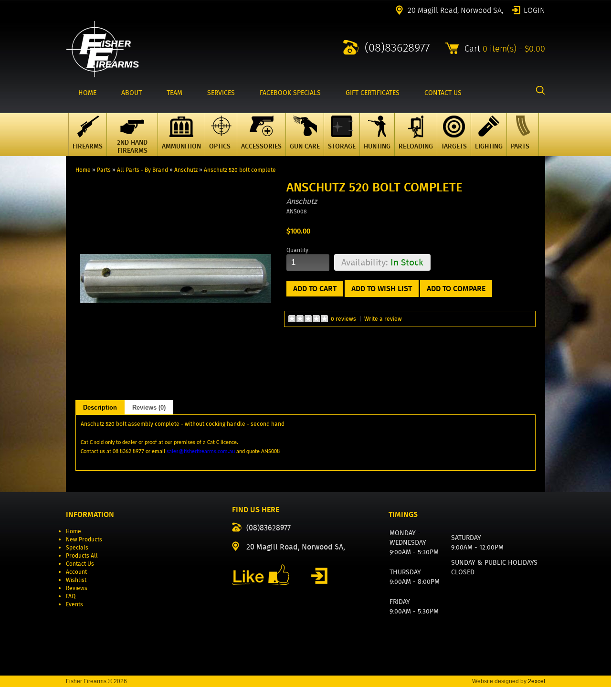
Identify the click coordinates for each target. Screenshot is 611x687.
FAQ (70, 596)
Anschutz (186, 170)
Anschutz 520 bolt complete (240, 170)
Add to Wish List (381, 288)
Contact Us (80, 564)
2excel (536, 681)
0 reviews (343, 319)
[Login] (319, 576)
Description (100, 407)
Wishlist (76, 580)
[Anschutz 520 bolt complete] (175, 372)
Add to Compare (456, 288)
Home (83, 170)
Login (534, 9)
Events (74, 604)
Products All (82, 555)
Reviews (76, 588)
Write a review (383, 319)
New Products (84, 539)
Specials (77, 547)
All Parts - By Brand (142, 170)
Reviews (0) (149, 407)
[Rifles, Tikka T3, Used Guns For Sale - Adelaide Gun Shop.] (102, 75)
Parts (104, 170)
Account (76, 572)
